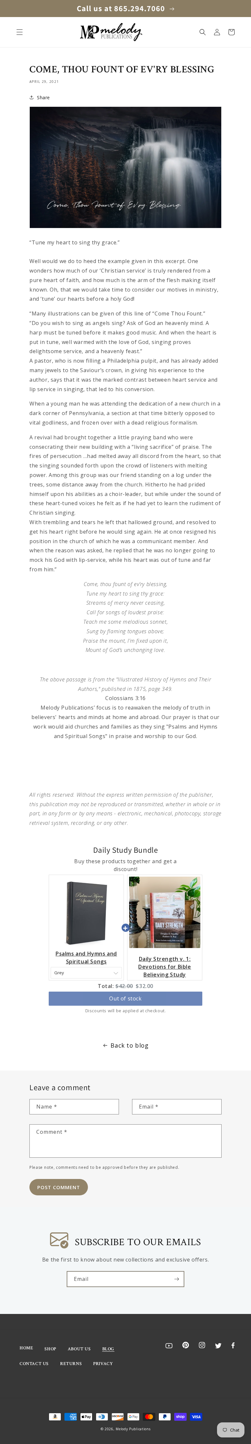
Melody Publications (133, 1429)
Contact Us (34, 1364)
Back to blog (129, 1045)
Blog (108, 1349)
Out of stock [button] (125, 998)
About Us (79, 1349)
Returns (71, 1364)
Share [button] (43, 97)
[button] (19, 32)
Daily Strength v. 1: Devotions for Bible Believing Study (164, 966)
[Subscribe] (176, 1279)
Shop (50, 1349)
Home (26, 1348)
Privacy (103, 1364)
